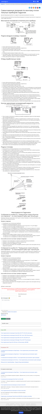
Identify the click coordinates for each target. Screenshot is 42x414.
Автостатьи (18, 403)
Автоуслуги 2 (33, 403)
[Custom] (37, 1)
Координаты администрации (31, 404)
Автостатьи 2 (23, 403)
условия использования (12, 311)
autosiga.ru (4, 1)
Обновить (4, 315)
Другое (15, 404)
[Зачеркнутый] (5, 298)
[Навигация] (40, 1)
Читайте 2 (23, 404)
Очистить (8, 318)
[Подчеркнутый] (4, 298)
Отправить (3, 318)
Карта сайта (21, 405)
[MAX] (35, 1)
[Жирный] (1, 298)
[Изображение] (6, 298)
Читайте (18, 404)
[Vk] (33, 1)
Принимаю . (9, 311)
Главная (7, 403)
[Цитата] (8, 298)
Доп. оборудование (9, 404)
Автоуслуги (28, 403)
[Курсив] (2, 298)
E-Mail (19, 296)
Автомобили (12, 403)
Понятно (21, 412)
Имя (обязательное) (22, 294)
